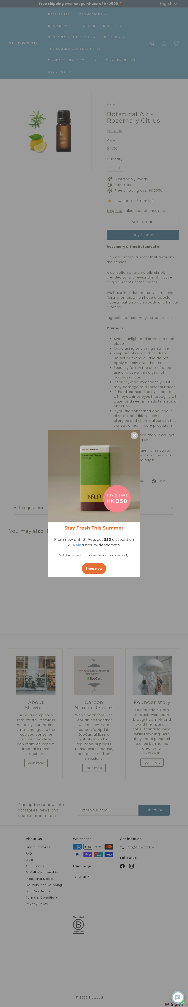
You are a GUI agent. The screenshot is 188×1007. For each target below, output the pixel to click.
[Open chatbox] (177, 997)
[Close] (134, 435)
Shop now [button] (94, 568)
